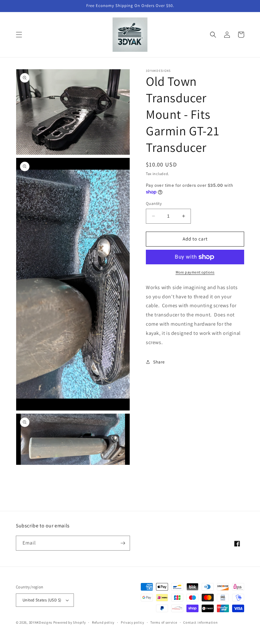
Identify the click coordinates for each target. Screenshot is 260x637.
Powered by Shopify (69, 622)
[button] (19, 35)
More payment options (195, 272)
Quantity (154, 203)
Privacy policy (132, 622)
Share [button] (159, 362)
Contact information (200, 622)
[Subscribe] (123, 543)
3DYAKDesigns (40, 622)
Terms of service (163, 622)
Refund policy (103, 622)
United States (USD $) (42, 600)
